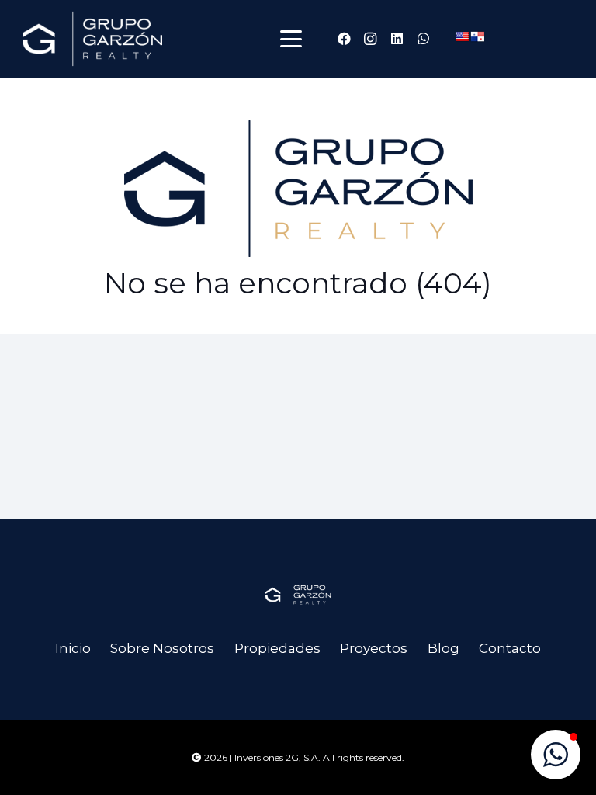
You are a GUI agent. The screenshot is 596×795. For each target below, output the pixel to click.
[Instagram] (370, 39)
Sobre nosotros (162, 648)
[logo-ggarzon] (92, 39)
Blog (443, 648)
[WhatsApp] (423, 39)
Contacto (510, 648)
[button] (290, 39)
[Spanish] (477, 36)
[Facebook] (344, 39)
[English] (462, 36)
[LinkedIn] (396, 39)
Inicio (73, 648)
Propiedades (277, 648)
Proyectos (373, 648)
